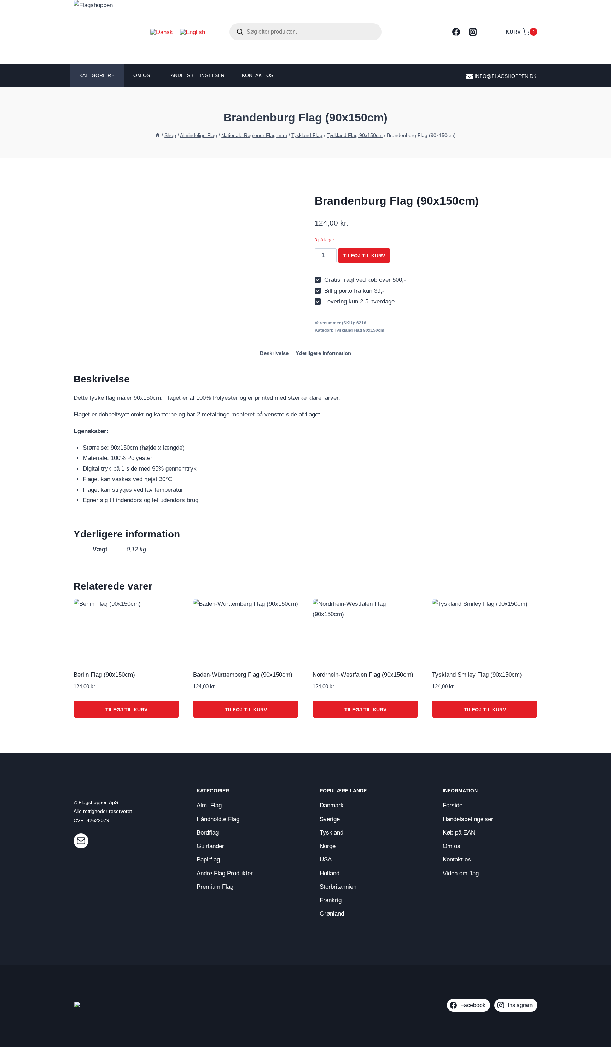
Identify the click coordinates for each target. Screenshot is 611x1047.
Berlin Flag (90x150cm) (104, 674)
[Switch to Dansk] (161, 32)
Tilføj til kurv (364, 255)
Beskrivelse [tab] (274, 353)
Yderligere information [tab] (323, 353)
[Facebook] (456, 32)
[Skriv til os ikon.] (81, 840)
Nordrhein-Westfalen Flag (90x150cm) (363, 674)
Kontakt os (257, 75)
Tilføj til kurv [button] (126, 709)
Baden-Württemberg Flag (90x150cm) (242, 674)
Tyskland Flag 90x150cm (359, 330)
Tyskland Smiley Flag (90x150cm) (477, 674)
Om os (141, 75)
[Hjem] (157, 135)
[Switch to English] (192, 32)
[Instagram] (473, 32)
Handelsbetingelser (196, 75)
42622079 (98, 820)
